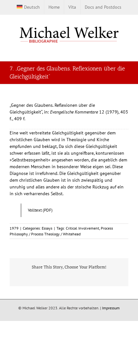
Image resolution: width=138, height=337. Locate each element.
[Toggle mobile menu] (125, 51)
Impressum (111, 307)
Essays (47, 228)
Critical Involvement (82, 228)
